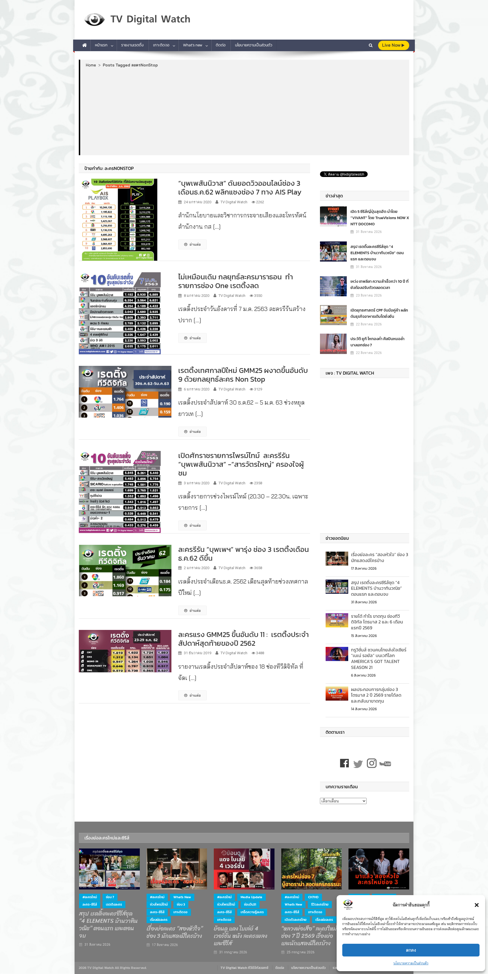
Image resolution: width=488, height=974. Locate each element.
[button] (477, 905)
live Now (392, 45)
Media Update (251, 897)
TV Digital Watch (234, 202)
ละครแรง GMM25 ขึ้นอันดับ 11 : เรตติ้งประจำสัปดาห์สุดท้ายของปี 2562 (243, 639)
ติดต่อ (221, 45)
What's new (182, 897)
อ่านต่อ (195, 244)
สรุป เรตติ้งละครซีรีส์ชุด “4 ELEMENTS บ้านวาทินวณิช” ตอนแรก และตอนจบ (377, 253)
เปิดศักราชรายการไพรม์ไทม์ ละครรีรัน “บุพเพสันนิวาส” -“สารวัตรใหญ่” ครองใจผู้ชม (241, 464)
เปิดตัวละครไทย (295, 919)
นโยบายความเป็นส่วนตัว (410, 963)
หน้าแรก (101, 45)
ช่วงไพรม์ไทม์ (159, 904)
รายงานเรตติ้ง (132, 45)
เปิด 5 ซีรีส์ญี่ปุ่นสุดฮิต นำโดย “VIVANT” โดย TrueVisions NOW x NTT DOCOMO (379, 218)
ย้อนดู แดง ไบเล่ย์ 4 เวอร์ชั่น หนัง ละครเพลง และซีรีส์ (240, 936)
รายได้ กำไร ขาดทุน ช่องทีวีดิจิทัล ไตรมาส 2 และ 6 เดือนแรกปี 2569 (377, 622)
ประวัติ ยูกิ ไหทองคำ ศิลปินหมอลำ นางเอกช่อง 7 (377, 342)
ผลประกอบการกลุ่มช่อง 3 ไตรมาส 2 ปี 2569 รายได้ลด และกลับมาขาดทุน (376, 695)
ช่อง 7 (110, 897)
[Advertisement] (245, 111)
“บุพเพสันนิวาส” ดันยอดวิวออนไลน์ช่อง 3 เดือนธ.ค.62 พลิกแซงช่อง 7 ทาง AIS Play (240, 187)
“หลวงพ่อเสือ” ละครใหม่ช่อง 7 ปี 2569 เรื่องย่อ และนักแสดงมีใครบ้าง (309, 936)
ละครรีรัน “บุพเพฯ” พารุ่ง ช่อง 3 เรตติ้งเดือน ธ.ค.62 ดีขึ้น (243, 553)
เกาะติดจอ (161, 45)
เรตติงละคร (114, 904)
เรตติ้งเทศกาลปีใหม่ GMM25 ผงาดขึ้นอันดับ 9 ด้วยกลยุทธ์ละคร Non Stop (243, 375)
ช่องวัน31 (250, 904)
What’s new (192, 45)
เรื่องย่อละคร (158, 919)
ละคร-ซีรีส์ (89, 904)
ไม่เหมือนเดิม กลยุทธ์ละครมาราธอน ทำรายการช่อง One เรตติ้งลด (235, 281)
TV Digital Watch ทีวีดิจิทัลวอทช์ (244, 967)
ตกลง (411, 950)
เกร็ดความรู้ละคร (252, 912)
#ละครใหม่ (89, 897)
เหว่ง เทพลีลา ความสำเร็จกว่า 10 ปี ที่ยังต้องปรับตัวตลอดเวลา (379, 284)
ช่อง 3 (181, 904)
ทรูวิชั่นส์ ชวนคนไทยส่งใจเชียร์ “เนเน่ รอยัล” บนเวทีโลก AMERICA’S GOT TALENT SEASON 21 (378, 658)
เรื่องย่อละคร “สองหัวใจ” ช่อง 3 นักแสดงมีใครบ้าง (379, 557)
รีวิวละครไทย (319, 904)
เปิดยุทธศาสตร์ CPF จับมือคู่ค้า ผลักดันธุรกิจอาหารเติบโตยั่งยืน (379, 313)
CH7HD (313, 897)
